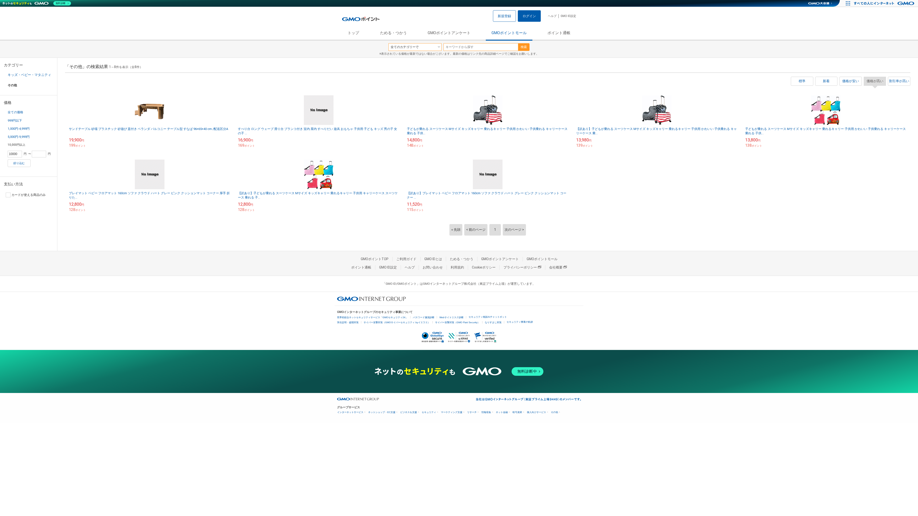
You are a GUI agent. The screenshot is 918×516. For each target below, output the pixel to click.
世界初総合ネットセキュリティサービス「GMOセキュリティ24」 (372, 317)
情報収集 (486, 412)
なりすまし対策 (493, 322)
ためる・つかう (393, 33)
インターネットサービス (350, 412)
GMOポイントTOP (374, 259)
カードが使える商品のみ (28, 195)
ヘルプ (552, 16)
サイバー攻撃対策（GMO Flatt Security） (457, 322)
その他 (554, 412)
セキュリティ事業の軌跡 (520, 322)
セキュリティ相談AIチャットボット (488, 317)
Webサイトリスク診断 (451, 317)
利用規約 (457, 267)
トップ (353, 33)
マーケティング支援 (451, 412)
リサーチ (472, 412)
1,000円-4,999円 (19, 128)
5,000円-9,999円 (19, 137)
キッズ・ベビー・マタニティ (29, 75)
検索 (524, 47)
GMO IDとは (433, 259)
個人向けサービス (536, 412)
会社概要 (556, 267)
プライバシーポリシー (520, 267)
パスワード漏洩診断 (423, 317)
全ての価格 (15, 112)
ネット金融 (502, 412)
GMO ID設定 (568, 16)
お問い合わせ (433, 267)
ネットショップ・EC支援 (381, 412)
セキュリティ (429, 412)
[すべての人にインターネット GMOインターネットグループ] (884, 3)
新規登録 (504, 16)
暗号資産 (517, 412)
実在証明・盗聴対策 (348, 322)
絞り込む (19, 163)
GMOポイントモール (509, 33)
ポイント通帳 (558, 33)
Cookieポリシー (484, 267)
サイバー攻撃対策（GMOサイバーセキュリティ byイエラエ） (397, 322)
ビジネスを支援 (408, 412)
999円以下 (15, 120)
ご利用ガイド (406, 259)
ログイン (529, 16)
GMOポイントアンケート (449, 33)
